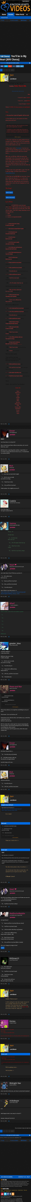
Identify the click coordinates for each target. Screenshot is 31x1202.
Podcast (25, 1190)
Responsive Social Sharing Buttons (8, 1201)
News (2, 1190)
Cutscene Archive (7, 1190)
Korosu (12, 1021)
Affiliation (8, 1191)
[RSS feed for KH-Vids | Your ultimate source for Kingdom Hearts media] (13, 1194)
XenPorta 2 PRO (3, 1137)
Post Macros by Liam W (17, 1196)
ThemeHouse (19, 1198)
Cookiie (13, 501)
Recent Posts (4, 17)
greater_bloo (15, 643)
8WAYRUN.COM (18, 1137)
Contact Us (22, 1177)
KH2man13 (14, 958)
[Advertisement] (15, 38)
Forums (10, 14)
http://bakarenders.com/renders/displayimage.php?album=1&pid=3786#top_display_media (13, 592)
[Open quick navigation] (30, 20)
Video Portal (20, 14)
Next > (12, 70)
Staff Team (3, 1191)
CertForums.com (19, 1201)
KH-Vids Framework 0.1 (5, 1197)
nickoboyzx (14, 1100)
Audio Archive (14, 1190)
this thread (18, 148)
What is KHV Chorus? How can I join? (18, 91)
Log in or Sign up (26, 1)
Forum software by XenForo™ (7, 1196)
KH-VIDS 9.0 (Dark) (6, 1177)
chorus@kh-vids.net (10, 173)
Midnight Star (15, 1083)
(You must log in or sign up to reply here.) (23, 1128)
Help (28, 1177)
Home (4, 14)
